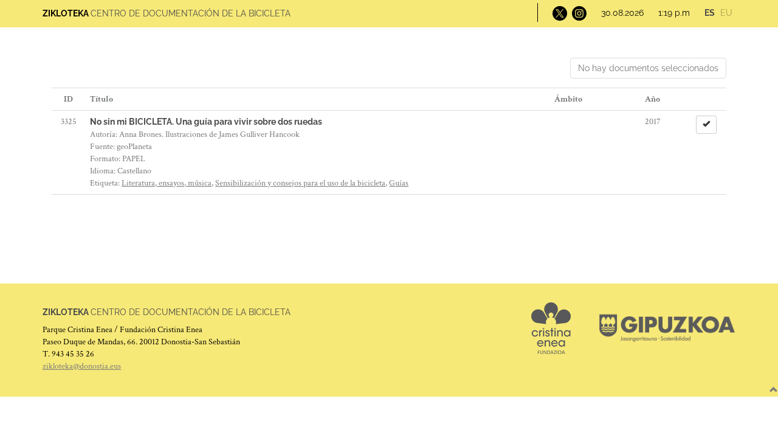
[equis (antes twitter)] (558, 13)
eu (726, 13)
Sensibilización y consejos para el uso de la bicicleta (300, 183)
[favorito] (706, 125)
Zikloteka (66, 13)
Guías (398, 183)
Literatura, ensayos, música (167, 183)
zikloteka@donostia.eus (82, 366)
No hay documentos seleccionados (648, 68)
